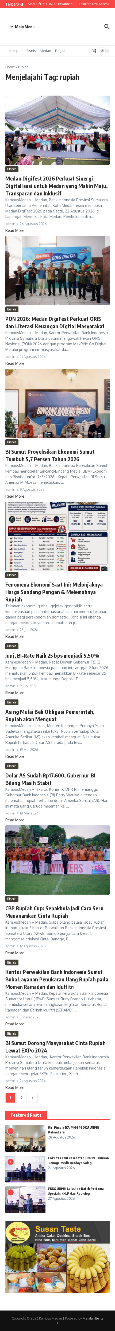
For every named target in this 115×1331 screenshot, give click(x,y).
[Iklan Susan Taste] (57, 1291)
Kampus (15, 50)
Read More (14, 230)
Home (10, 67)
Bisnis (31, 50)
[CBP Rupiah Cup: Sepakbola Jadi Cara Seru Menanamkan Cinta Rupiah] (57, 860)
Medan (45, 50)
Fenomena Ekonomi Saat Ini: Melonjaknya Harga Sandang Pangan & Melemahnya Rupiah (54, 592)
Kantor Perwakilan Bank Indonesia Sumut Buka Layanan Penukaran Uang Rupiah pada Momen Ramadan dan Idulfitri (56, 979)
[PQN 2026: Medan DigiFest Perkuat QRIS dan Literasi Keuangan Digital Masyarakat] (57, 270)
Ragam (60, 50)
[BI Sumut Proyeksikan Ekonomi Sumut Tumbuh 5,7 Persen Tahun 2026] (57, 403)
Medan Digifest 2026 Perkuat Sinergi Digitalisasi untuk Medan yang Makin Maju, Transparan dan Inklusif (56, 185)
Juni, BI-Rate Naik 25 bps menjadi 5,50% (52, 655)
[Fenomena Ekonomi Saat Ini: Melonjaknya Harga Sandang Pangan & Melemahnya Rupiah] (57, 536)
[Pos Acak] (94, 51)
